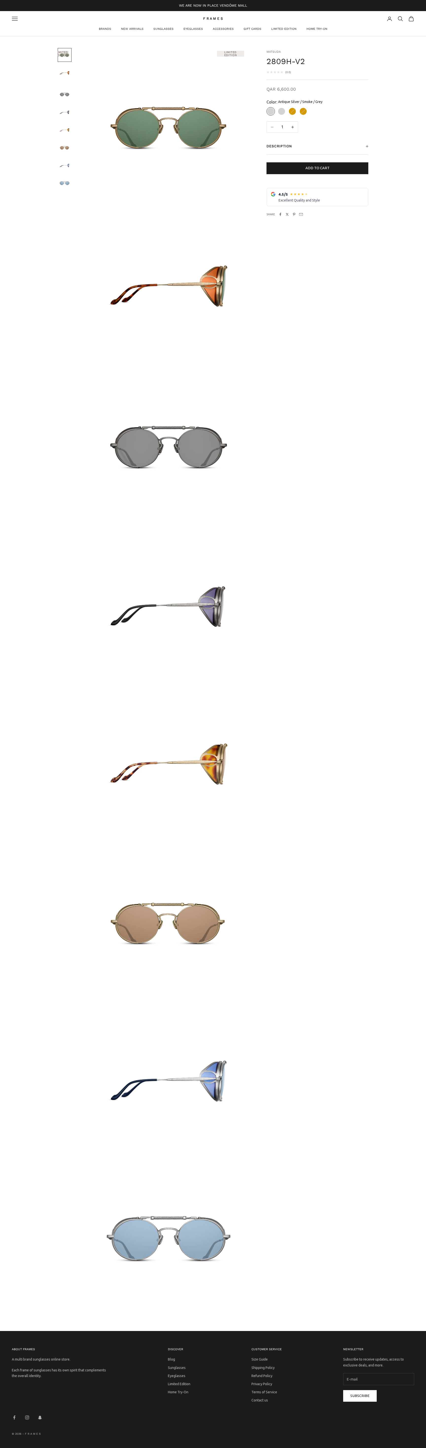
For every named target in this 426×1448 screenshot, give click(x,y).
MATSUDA (273, 51)
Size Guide (259, 1359)
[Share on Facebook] (280, 214)
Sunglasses (163, 29)
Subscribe (360, 1396)
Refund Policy (261, 1376)
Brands (105, 29)
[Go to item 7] (64, 165)
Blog (171, 1359)
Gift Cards (252, 29)
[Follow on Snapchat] (39, 1417)
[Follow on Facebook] (14, 1417)
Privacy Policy (261, 1384)
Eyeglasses (193, 29)
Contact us (259, 1400)
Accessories (223, 29)
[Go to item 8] (64, 183)
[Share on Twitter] (287, 214)
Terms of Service (264, 1392)
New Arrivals (132, 29)
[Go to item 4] (64, 112)
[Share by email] (301, 214)
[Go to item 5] (64, 130)
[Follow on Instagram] (27, 1417)
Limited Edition (284, 29)
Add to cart (317, 168)
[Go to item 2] (64, 73)
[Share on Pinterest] (294, 214)
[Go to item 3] (64, 94)
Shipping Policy (263, 1368)
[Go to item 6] (64, 147)
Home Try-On (316, 29)
